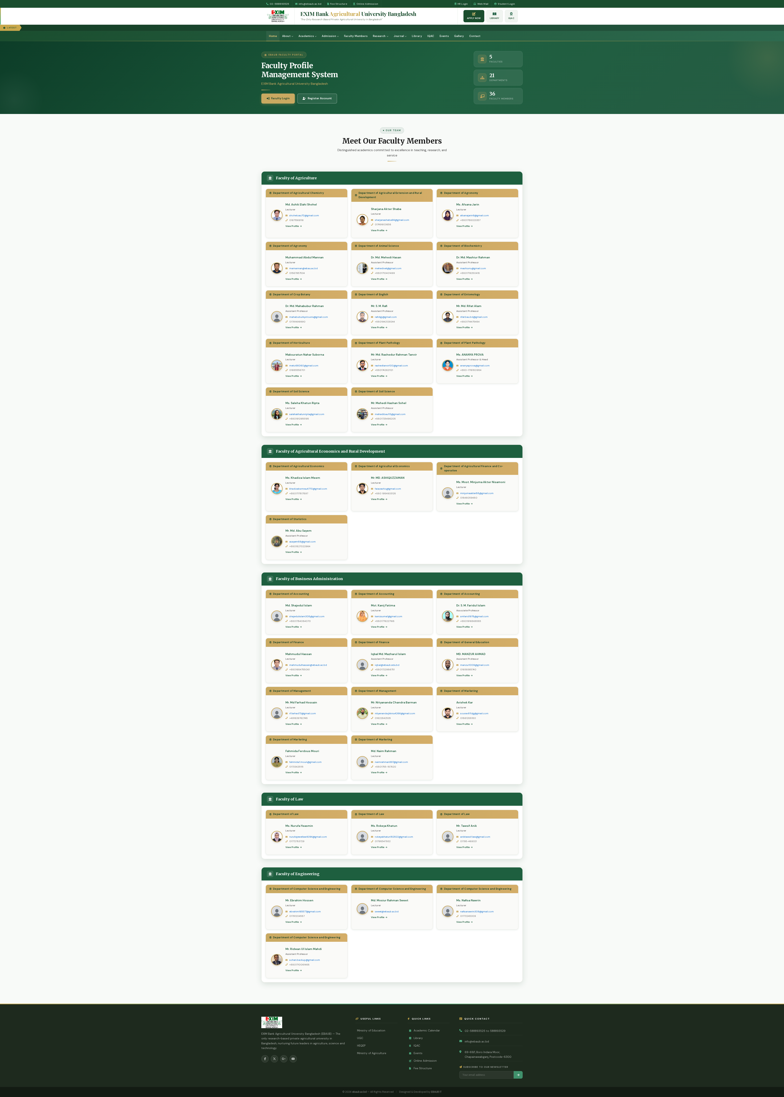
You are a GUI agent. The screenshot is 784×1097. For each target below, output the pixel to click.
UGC (360, 1038)
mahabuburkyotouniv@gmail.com (308, 317)
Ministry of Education (371, 1030)
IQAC (511, 18)
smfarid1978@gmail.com (474, 616)
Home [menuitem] (273, 36)
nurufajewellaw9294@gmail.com (308, 836)
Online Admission (367, 4)
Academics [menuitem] (306, 36)
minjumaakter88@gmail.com (476, 493)
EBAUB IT (436, 1092)
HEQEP (361, 1045)
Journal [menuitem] (399, 36)
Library (494, 18)
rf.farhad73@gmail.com (302, 713)
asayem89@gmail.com (302, 541)
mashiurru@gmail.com (473, 268)
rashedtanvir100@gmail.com (391, 365)
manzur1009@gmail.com (474, 665)
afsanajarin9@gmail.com (474, 215)
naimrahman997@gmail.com (391, 762)
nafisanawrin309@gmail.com (477, 911)
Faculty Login (280, 98)
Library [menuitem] (417, 36)
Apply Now (474, 18)
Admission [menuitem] (329, 36)
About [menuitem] (286, 36)
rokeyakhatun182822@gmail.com (394, 836)
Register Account (320, 98)
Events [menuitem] (444, 36)
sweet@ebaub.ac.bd (387, 911)
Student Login (506, 4)
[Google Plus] (283, 1058)
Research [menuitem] (379, 36)
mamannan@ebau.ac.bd (303, 268)
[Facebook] (265, 1058)
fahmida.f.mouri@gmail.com (305, 762)
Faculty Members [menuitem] (356, 36)
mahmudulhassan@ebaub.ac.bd (308, 665)
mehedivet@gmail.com (388, 268)
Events (418, 1053)
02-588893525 (279, 4)
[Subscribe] (518, 1075)
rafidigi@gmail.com (386, 317)
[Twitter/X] (274, 1058)
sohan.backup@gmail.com (304, 960)
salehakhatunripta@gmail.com (306, 414)
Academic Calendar (427, 1030)
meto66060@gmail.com (303, 365)
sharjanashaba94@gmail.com (392, 220)
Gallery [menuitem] (459, 36)
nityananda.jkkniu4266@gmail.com (395, 713)
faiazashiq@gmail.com (388, 488)
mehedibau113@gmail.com (390, 414)
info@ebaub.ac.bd (310, 4)
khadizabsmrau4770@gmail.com (308, 488)
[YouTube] (293, 1058)
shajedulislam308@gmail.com (306, 616)
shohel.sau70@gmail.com (304, 215)
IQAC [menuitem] (430, 36)
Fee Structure (338, 4)
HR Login (463, 4)
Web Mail (483, 4)
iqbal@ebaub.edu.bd (387, 665)
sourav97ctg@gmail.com (474, 713)
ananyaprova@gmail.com (475, 365)
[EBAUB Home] (281, 16)
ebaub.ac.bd (359, 1092)
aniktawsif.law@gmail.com (475, 836)
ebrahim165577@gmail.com (305, 911)
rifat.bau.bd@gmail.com (474, 317)
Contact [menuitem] (474, 36)
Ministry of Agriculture (371, 1053)
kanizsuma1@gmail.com (388, 616)
